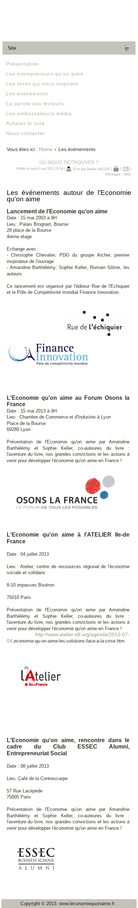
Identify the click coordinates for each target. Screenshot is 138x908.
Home (45, 149)
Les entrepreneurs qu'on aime (45, 74)
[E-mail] (125, 169)
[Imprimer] (116, 169)
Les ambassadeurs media (39, 113)
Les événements (27, 93)
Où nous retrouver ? (69, 162)
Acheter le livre (25, 123)
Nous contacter (25, 133)
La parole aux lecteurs (35, 103)
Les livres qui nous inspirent (42, 83)
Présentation (22, 64)
